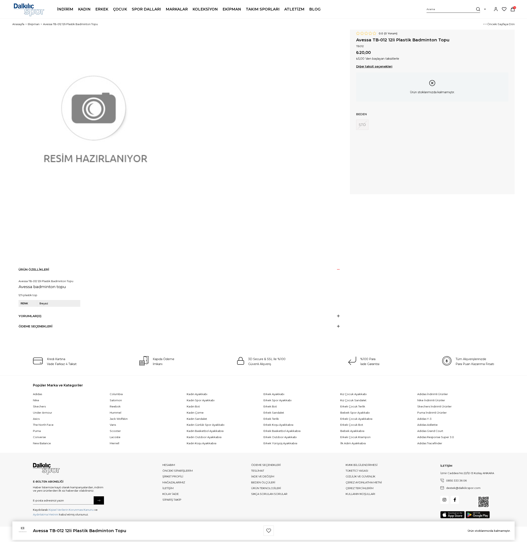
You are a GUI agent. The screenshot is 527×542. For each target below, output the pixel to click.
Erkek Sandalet (274, 412)
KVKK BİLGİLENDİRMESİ (362, 464)
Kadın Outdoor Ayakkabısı (204, 437)
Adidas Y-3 (424, 418)
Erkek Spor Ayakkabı (277, 400)
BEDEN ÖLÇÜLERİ (263, 482)
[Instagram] (444, 500)
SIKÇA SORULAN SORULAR (269, 493)
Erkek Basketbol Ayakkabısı (282, 431)
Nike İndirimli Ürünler (431, 400)
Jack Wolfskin (119, 418)
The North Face (43, 424)
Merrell (114, 443)
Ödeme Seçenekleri (35, 326)
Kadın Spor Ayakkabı (201, 400)
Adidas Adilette (427, 424)
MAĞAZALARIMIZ (173, 482)
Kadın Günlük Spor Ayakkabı (205, 424)
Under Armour (42, 412)
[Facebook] (455, 500)
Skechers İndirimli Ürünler (434, 406)
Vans (113, 424)
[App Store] (452, 514)
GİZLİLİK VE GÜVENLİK (360, 476)
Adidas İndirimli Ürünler (432, 394)
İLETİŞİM (168, 488)
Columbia (116, 394)
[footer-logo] (46, 469)
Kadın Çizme (195, 412)
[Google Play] (478, 514)
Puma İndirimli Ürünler (432, 412)
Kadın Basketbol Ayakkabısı (205, 431)
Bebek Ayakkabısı (352, 431)
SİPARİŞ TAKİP (171, 499)
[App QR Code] (483, 502)
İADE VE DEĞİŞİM (262, 476)
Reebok (115, 406)
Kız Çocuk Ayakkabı (353, 394)
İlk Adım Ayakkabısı (353, 443)
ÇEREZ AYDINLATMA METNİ (364, 482)
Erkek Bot (270, 406)
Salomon (116, 400)
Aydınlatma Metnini (45, 514)
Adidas (37, 394)
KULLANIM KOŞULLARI (360, 493)
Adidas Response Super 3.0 (435, 437)
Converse (39, 437)
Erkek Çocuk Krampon (355, 437)
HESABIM (168, 464)
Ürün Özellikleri (34, 269)
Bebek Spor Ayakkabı (355, 412)
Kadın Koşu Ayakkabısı (201, 443)
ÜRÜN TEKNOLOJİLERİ (266, 488)
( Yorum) (390, 33)
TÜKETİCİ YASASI (357, 470)
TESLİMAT (257, 470)
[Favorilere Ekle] (269, 531)
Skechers (39, 406)
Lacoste (115, 437)
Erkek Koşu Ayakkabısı (278, 424)
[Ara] (478, 9)
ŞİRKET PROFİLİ (172, 476)
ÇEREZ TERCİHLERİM (359, 488)
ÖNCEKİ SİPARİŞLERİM (177, 470)
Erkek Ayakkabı (274, 394)
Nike (36, 400)
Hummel (115, 412)
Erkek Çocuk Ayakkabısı (356, 418)
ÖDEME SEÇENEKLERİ (266, 464)
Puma (37, 431)
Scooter (115, 431)
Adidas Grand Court (430, 431)
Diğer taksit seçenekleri (374, 66)
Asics (36, 418)
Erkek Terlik (271, 418)
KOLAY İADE (170, 493)
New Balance (42, 443)
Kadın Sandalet (197, 418)
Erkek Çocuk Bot (351, 424)
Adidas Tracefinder (429, 443)
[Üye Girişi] (496, 9)
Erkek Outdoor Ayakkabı (280, 437)
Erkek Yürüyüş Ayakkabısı (280, 443)
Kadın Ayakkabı (197, 394)
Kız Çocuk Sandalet (353, 400)
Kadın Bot (193, 406)
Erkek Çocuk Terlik (352, 406)
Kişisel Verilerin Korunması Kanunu (71, 509)
